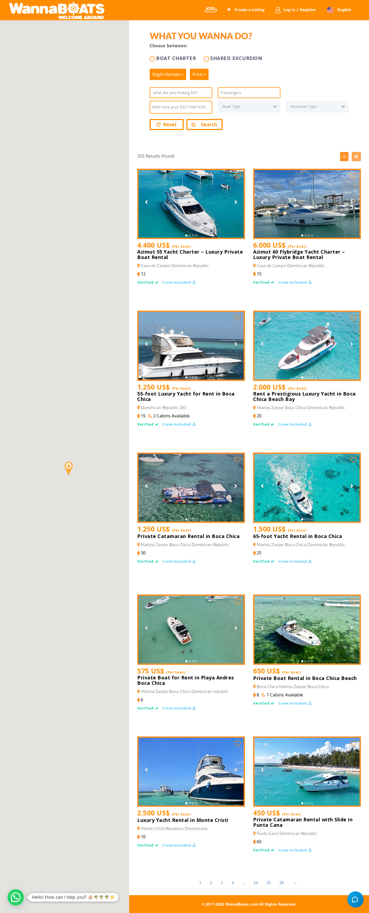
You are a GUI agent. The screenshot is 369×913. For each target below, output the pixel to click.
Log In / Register (299, 9)
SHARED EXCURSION (236, 58)
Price (198, 74)
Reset (170, 124)
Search (209, 124)
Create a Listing (248, 9)
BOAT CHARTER (176, 58)
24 (255, 882)
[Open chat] (355, 899)
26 (281, 882)
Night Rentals (166, 74)
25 (268, 882)
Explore (210, 9)
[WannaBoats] (57, 10)
